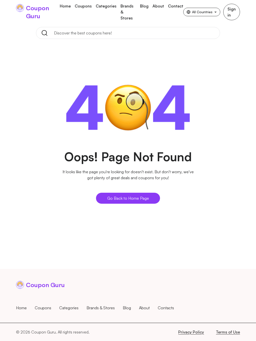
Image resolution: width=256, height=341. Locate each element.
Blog (144, 5)
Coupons (83, 5)
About (158, 5)
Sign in (232, 11)
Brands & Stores (127, 11)
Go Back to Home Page (128, 198)
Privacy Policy (191, 332)
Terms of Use (228, 332)
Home (65, 5)
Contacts (166, 307)
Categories (106, 5)
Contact (175, 5)
